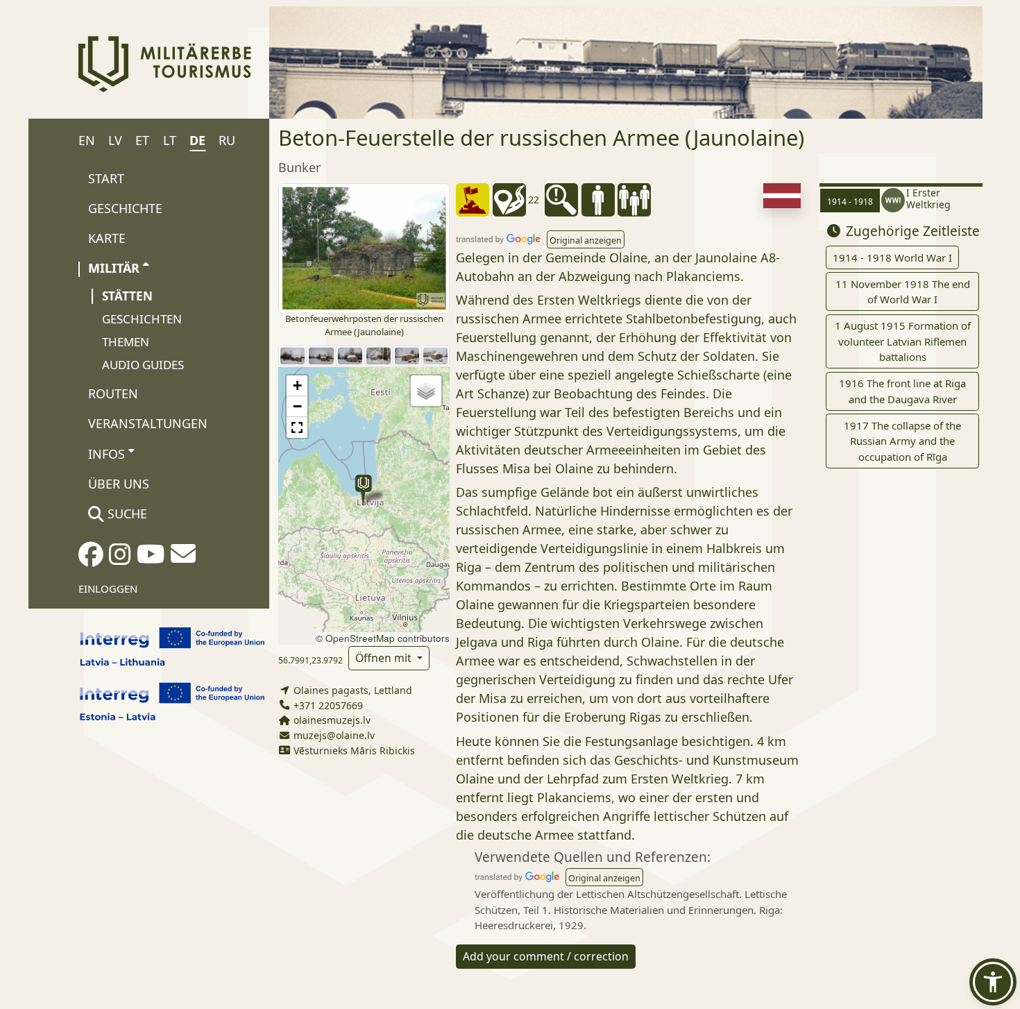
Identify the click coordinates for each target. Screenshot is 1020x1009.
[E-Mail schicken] (183, 558)
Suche (125, 513)
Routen (113, 393)
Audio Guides (143, 365)
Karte (107, 238)
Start (106, 178)
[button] (363, 490)
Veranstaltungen (147, 423)
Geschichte (125, 208)
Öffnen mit (384, 657)
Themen (125, 342)
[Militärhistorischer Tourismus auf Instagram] (120, 558)
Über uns (118, 483)
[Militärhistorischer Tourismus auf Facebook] (90, 558)
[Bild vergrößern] (364, 247)
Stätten (127, 296)
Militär (113, 268)
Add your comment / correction (546, 956)
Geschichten (142, 319)
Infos (106, 454)
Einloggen (107, 588)
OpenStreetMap (360, 638)
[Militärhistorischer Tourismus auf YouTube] (151, 558)
